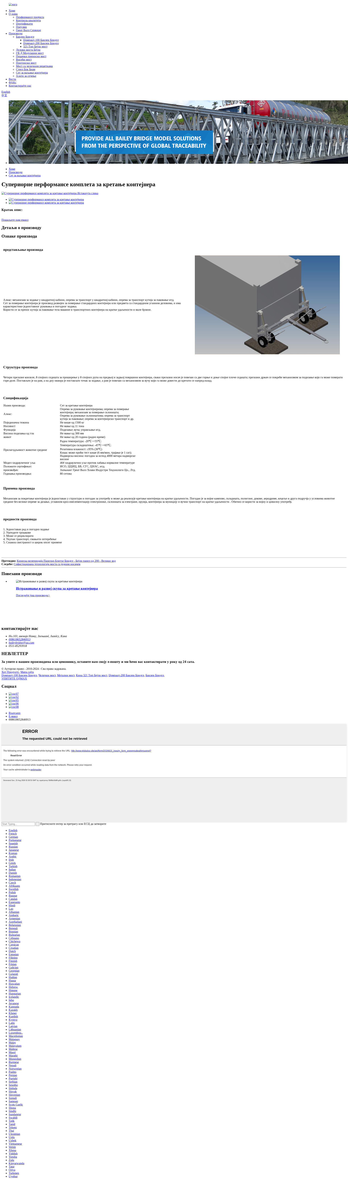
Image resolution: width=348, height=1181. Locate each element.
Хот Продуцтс (10, 672)
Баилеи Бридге (25, 36)
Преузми (21, 26)
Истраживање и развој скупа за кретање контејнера (57, 588)
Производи (15, 33)
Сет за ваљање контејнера (32, 72)
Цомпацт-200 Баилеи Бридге (41, 43)
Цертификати (24, 23)
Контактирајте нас (20, 85)
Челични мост (47, 675)
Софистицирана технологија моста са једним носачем (47, 564)
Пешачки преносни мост (31, 56)
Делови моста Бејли (28, 49)
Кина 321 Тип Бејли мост (91, 675)
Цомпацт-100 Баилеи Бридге (41, 40)
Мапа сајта (27, 672)
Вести (12, 79)
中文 (4, 95)
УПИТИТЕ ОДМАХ (14, 678)
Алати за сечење (26, 75)
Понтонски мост (26, 62)
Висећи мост (24, 59)
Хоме (12, 10)
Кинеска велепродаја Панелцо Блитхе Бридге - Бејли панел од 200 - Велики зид (66, 560)
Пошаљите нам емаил (14, 219)
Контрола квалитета (28, 20)
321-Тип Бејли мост (35, 46)
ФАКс (12, 82)
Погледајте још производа (33, 595)
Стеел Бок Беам (25, 69)
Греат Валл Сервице (28, 30)
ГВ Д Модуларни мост (30, 53)
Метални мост (65, 675)
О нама (13, 13)
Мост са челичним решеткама (34, 66)
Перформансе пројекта (30, 17)
